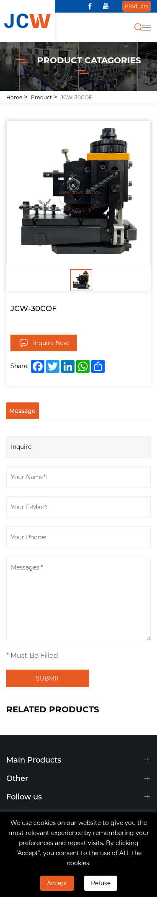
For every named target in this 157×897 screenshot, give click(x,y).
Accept (57, 883)
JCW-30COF (76, 97)
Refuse (101, 883)
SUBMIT (47, 678)
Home (14, 97)
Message (22, 411)
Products (136, 6)
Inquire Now (51, 343)
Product (41, 97)
